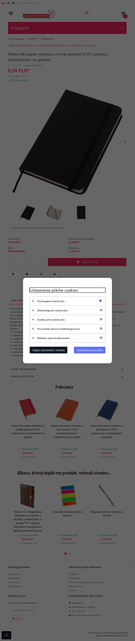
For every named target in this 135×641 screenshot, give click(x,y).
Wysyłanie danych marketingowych (58, 328)
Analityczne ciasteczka (51, 319)
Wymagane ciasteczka (50, 301)
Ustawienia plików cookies (54, 290)
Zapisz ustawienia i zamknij (48, 350)
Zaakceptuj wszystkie (90, 350)
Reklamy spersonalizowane (53, 338)
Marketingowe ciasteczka (52, 310)
